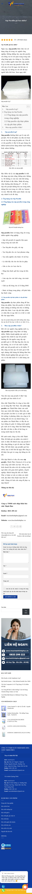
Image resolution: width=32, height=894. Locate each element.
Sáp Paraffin (5, 44)
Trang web (6, 581)
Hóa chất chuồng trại (6, 809)
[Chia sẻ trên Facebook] (11, 526)
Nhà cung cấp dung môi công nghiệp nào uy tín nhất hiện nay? (8, 535)
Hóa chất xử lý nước (6, 828)
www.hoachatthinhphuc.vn (17, 520)
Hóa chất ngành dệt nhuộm (8, 822)
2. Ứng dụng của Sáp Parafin (12, 112)
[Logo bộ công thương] (6, 845)
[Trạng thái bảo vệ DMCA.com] (6, 848)
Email (5, 573)
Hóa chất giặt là (5, 812)
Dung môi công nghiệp (7, 803)
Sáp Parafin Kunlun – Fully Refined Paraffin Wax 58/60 (15, 681)
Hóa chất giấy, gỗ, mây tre (8, 815)
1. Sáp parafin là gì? (10, 109)
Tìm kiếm (3, 607)
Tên (4, 566)
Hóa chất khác (5, 819)
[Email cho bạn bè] (17, 526)
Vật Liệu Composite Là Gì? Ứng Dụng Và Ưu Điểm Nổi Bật (15, 685)
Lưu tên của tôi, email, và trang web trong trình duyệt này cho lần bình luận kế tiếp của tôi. (15, 591)
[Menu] (2, 4)
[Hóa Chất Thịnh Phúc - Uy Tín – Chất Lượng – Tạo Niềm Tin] (16, 4)
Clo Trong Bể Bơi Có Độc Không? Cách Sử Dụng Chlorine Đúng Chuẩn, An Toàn (14, 690)
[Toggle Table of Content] (27, 106)
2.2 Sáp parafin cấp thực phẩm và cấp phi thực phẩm (16, 122)
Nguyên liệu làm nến (6, 831)
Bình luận (6, 552)
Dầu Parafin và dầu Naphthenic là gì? (11, 678)
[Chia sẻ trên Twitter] (14, 526)
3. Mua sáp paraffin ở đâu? (12, 127)
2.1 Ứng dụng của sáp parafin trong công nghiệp (16, 116)
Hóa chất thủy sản (6, 825)
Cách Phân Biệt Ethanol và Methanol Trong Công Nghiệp (14, 696)
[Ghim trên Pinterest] (20, 526)
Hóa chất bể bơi (5, 806)
